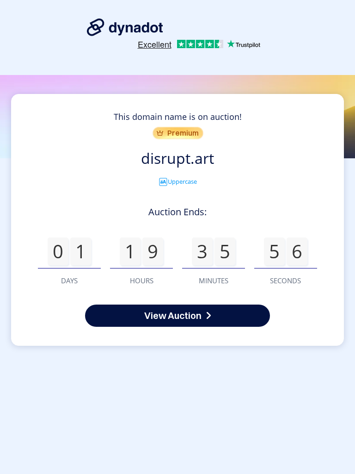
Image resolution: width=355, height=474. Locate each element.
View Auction (173, 315)
